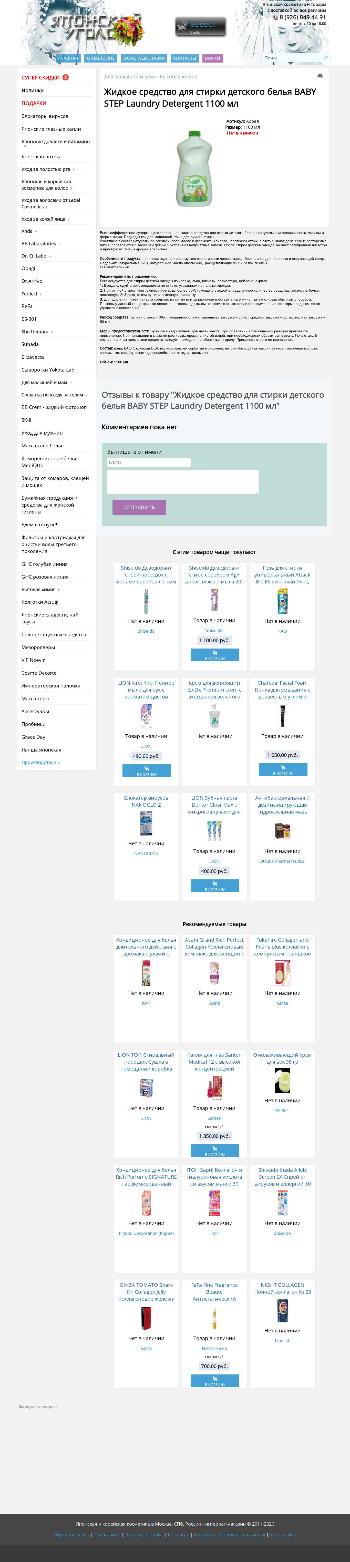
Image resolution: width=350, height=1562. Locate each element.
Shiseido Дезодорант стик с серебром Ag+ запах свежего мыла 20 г (214, 574)
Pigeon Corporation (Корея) (146, 1233)
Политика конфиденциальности (229, 1535)
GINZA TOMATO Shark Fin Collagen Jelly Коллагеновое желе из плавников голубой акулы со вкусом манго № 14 (146, 1302)
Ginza (282, 1003)
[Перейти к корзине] (182, 31)
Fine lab (282, 1340)
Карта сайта (283, 1535)
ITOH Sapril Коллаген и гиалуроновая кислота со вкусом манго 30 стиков (214, 1180)
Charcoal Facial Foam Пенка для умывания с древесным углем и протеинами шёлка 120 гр (282, 696)
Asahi (214, 1003)
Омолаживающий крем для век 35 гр (282, 1058)
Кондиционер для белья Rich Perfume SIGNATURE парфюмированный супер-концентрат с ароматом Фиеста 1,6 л (146, 1183)
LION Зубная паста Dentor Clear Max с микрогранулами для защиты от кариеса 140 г (214, 808)
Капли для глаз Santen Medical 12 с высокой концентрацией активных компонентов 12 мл (214, 1068)
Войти (212, 58)
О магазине (101, 58)
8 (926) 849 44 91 (302, 17)
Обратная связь (71, 1535)
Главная (68, 58)
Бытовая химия (179, 76)
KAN (146, 1003)
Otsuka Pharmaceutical (282, 861)
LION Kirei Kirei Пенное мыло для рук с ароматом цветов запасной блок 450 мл (146, 693)
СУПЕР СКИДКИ (41, 77)
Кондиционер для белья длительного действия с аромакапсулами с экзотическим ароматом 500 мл (146, 953)
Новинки (33, 90)
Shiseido (146, 631)
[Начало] (96, 46)
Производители (39, 762)
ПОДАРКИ (34, 103)
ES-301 (282, 1110)
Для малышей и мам (129, 76)
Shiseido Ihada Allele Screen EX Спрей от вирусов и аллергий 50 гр (282, 1180)
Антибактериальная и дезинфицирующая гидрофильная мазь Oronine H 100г (282, 808)
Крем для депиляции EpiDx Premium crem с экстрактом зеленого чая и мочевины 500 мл (214, 693)
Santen (214, 1118)
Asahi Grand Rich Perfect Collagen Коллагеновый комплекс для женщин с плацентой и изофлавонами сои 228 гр (214, 957)
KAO (282, 631)
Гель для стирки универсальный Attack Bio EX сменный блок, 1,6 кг (282, 578)
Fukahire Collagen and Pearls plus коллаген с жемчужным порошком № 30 (282, 950)
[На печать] (321, 76)
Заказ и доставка (143, 58)
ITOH (214, 1233)
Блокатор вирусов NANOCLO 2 (146, 801)
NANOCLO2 (146, 853)
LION (146, 746)
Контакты (184, 58)
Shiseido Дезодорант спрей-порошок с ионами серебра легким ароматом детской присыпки (146, 581)
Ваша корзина (202, 24)
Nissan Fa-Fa (214, 1348)
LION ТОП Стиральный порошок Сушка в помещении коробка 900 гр (146, 1065)
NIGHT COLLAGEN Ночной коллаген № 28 (282, 1288)
